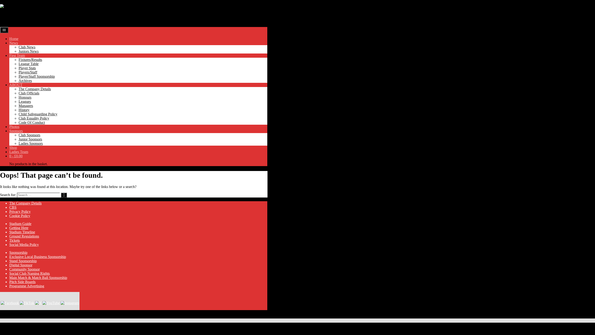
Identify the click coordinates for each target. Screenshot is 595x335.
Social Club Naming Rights (29, 273)
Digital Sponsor (20, 265)
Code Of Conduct (32, 122)
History (24, 110)
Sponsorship (18, 253)
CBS (13, 207)
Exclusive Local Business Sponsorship (37, 257)
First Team (17, 55)
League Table (29, 64)
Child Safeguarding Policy (38, 114)
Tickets (14, 240)
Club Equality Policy (34, 118)
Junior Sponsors (30, 139)
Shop (13, 148)
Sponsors (16, 131)
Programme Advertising (26, 286)
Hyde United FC (26, 17)
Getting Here (18, 228)
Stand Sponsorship (23, 261)
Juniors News (29, 51)
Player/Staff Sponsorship (37, 76)
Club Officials (29, 93)
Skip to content (11, 2)
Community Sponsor (24, 269)
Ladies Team (18, 152)
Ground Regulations (24, 236)
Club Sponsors (29, 135)
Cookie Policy (19, 216)
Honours (25, 97)
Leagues (25, 102)
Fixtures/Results (30, 60)
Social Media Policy (24, 245)
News (13, 43)
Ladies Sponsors (31, 143)
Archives (25, 81)
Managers (26, 106)
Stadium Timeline (22, 232)
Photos (14, 127)
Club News (27, 47)
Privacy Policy (20, 212)
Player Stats (27, 68)
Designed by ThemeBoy (18, 316)
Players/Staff (28, 72)
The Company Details (35, 89)
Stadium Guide (20, 224)
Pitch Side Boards (22, 282)
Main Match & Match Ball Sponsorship (38, 278)
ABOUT (16, 85)
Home (13, 39)
